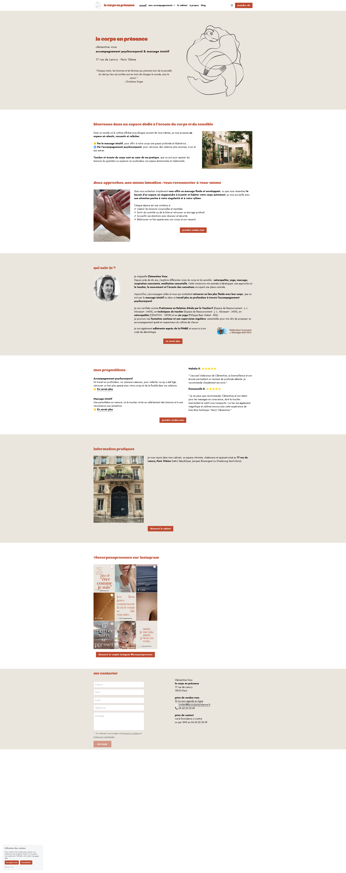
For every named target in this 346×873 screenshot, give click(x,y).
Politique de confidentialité (104, 737)
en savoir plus (173, 341)
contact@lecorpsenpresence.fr (194, 704)
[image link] (98, 5)
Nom (97, 692)
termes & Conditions (132, 733)
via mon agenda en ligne (190, 701)
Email (98, 700)
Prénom (99, 684)
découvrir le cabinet (160, 528)
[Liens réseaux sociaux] (232, 5)
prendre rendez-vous (193, 230)
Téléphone (100, 707)
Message (99, 716)
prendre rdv (243, 5)
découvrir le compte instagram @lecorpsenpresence (125, 654)
